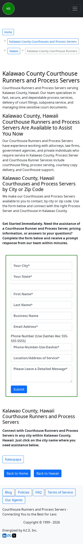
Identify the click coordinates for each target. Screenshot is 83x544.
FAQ (38, 492)
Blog (8, 492)
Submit (18, 389)
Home (8, 32)
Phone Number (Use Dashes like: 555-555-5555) (39, 338)
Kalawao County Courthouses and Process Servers (43, 41)
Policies (23, 492)
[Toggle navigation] (75, 9)
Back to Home (17, 473)
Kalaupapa (13, 459)
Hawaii (13, 51)
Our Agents (14, 500)
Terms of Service (60, 492)
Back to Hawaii (47, 473)
